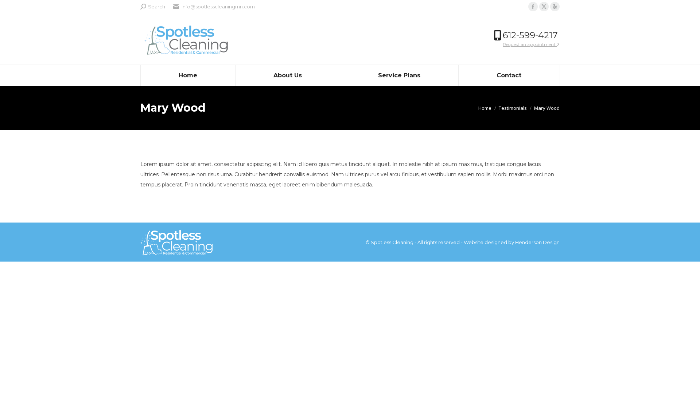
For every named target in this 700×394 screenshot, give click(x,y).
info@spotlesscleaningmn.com (218, 6)
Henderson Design (537, 242)
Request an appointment (530, 44)
